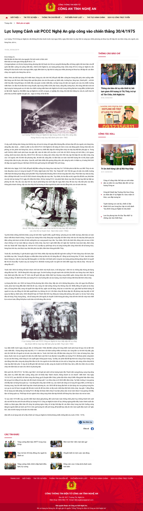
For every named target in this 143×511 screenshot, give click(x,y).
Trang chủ (8, 23)
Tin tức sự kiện (40, 478)
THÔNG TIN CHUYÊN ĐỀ (51, 17)
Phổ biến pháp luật (78, 478)
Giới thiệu (15, 17)
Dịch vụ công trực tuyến (122, 478)
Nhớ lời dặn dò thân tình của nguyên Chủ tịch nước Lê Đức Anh (26, 59)
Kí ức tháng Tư (9, 57)
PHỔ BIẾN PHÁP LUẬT (73, 17)
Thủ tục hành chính (99, 478)
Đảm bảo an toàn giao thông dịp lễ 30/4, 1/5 (19, 61)
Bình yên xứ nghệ (23, 23)
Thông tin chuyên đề (58, 478)
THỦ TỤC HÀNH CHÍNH (96, 17)
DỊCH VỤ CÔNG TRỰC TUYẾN (119, 17)
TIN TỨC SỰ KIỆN (30, 17)
